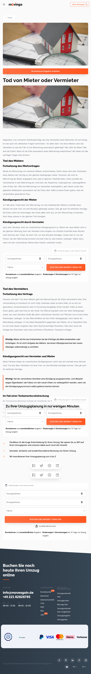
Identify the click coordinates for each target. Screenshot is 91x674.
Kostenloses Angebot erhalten (45, 71)
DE (74, 667)
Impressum (44, 596)
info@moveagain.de (18, 592)
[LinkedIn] (72, 660)
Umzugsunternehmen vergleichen (64, 610)
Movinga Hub (62, 604)
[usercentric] (59, 660)
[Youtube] (66, 666)
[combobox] (22, 258)
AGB (42, 607)
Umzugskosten (63, 601)
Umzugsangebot (63, 616)
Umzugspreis (62, 619)
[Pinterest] (66, 660)
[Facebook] (79, 660)
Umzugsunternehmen (64, 595)
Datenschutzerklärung (47, 601)
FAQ (42, 611)
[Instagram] (85, 660)
